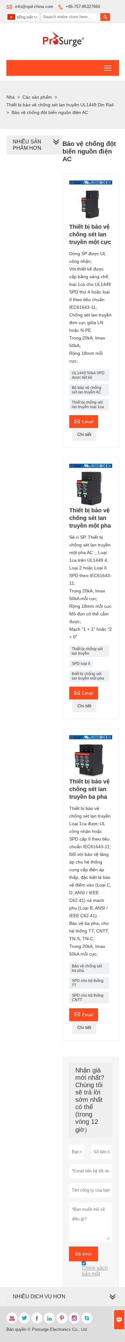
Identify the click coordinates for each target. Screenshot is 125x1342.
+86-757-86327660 (83, 6)
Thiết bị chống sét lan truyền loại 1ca (88, 404)
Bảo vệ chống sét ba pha (87, 968)
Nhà (10, 97)
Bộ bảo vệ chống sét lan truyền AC (86, 389)
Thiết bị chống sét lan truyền (87, 651)
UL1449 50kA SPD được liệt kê (88, 375)
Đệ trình (83, 1253)
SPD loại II (81, 663)
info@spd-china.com (34, 6)
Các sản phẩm (37, 97)
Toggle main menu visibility (108, 67)
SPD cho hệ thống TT (88, 983)
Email (83, 420)
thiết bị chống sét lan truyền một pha (88, 676)
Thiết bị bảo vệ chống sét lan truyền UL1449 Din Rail (59, 104)
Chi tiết (84, 434)
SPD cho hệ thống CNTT (88, 997)
